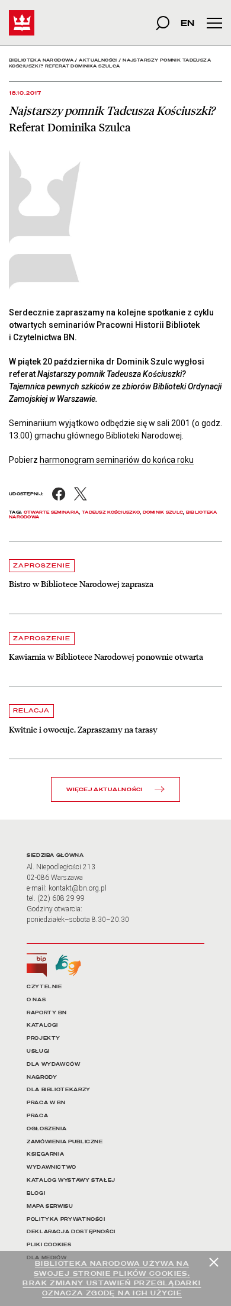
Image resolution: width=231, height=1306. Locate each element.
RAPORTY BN (46, 1013)
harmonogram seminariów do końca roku (117, 460)
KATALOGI (42, 1025)
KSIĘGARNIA (45, 1154)
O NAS (36, 1000)
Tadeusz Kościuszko (111, 512)
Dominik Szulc (163, 512)
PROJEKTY (43, 1038)
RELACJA (31, 710)
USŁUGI (38, 1051)
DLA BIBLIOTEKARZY (59, 1089)
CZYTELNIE (44, 986)
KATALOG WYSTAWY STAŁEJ (71, 1180)
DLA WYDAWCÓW (54, 1064)
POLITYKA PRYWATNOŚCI (66, 1219)
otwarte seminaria (51, 512)
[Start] (21, 23)
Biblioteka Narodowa (41, 60)
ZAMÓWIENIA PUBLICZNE (65, 1142)
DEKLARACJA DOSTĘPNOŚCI (71, 1231)
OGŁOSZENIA (46, 1129)
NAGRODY (42, 1077)
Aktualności (98, 60)
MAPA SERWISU (50, 1206)
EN (187, 22)
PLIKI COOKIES (49, 1244)
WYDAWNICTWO (51, 1167)
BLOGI (36, 1193)
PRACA (37, 1115)
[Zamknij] (214, 1262)
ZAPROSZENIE (41, 565)
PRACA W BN (46, 1102)
